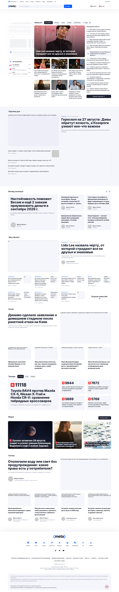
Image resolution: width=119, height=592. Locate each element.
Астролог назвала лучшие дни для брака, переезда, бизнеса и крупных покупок (99, 510)
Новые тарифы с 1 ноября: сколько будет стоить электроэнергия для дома (29, 151)
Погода (32, 1)
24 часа (20, 376)
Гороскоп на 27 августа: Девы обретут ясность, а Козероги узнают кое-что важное (86, 123)
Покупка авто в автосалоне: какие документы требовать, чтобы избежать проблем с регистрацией (45, 511)
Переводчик (50, 1)
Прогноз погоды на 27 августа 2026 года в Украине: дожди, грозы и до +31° (29, 160)
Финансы (59, 545)
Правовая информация (58, 558)
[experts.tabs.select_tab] (106, 191)
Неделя (33, 376)
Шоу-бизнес (48, 22)
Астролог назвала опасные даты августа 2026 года (71, 509)
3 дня (26, 376)
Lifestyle (56, 22)
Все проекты (13, 1)
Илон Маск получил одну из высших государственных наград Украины (28, 171)
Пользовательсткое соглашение (40, 558)
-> (99, 297)
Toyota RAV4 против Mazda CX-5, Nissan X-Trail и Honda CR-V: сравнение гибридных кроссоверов (33, 396)
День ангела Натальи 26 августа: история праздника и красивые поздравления (72, 388)
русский (107, 1)
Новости (22, 1)
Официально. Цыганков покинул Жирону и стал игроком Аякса (17, 364)
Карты (43, 1)
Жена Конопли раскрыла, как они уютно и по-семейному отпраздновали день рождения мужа (99, 365)
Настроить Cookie (103, 558)
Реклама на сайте (78, 558)
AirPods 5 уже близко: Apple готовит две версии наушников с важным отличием (98, 404)
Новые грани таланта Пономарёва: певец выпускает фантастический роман (59, 94)
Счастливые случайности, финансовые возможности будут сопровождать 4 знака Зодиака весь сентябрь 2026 (98, 200)
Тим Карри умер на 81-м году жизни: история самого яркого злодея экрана (76, 73)
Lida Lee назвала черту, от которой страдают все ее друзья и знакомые (82, 249)
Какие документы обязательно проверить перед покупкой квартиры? (19, 510)
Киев (86, 22)
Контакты (68, 558)
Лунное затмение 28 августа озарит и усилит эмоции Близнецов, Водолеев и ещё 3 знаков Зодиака (30, 435)
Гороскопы (38, 1)
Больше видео (104, 418)
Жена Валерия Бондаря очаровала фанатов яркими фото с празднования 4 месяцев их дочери (71, 365)
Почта (27, 1)
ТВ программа (17, 61)
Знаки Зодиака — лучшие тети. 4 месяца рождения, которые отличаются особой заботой (98, 219)
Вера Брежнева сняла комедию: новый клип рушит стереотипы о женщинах (40, 94)
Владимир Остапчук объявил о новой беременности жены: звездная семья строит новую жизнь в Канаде (75, 95)
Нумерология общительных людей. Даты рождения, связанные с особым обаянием (71, 219)
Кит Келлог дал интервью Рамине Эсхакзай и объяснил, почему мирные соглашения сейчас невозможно (59, 74)
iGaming (91, 545)
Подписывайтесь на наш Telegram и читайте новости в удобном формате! (100, 53)
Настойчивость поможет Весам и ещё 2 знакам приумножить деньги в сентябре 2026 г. (31, 204)
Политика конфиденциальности (20, 558)
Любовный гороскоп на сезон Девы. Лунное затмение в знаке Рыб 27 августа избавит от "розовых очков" (72, 200)
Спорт (63, 22)
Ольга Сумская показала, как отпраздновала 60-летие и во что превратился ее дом (42, 73)
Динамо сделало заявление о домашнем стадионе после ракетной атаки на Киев (32, 318)
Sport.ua (87, 558)
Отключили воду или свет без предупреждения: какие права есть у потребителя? (32, 465)
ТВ (55, 1)
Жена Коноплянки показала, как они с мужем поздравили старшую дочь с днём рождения (45, 365)
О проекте (94, 558)
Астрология (77, 22)
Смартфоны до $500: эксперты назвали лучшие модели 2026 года (98, 388)
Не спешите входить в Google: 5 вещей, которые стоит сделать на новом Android (31, 166)
